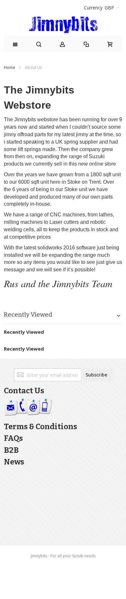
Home (10, 67)
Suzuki (97, 156)
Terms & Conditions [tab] (40, 426)
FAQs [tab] (13, 438)
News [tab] (14, 462)
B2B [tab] (11, 450)
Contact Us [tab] (24, 391)
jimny (10, 134)
